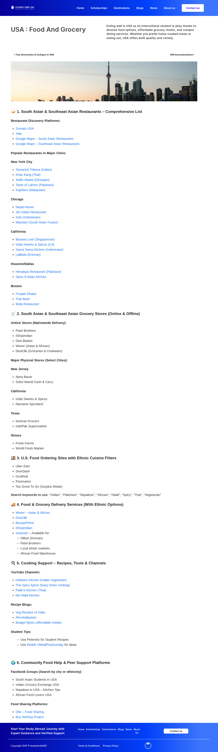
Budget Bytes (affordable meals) (38, 622)
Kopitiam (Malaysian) (30, 190)
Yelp (19, 133)
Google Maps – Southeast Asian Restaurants (47, 144)
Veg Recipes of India (30, 612)
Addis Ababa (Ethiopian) (33, 180)
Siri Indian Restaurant (31, 212)
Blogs (121, 729)
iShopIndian (24, 528)
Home (81, 729)
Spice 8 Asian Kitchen (31, 277)
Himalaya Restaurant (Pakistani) (38, 271)
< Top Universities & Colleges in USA (34, 54)
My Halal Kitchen (27, 595)
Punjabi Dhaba (26, 294)
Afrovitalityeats (26, 617)
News (129, 729)
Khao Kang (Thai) (28, 174)
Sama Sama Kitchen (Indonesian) (39, 249)
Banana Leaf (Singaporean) (35, 239)
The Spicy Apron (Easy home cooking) (43, 585)
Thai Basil (22, 299)
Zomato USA (25, 128)
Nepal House (25, 207)
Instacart (22, 533)
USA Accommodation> (182, 54)
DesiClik (21, 517)
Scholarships (93, 729)
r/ (38, 644)
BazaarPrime (25, 523)
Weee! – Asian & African (33, 512)
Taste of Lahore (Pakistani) (35, 185)
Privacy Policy (110, 745)
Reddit (32, 644)
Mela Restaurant (27, 304)
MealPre (45, 644)
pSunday (57, 644)
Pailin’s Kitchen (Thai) (31, 590)
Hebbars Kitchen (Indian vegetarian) (41, 580)
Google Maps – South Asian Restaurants (44, 138)
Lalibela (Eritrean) (28, 254)
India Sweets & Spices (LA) (35, 244)
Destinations (109, 729)
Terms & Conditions (89, 745)
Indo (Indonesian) (28, 217)
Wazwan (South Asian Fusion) (37, 222)
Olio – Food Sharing (30, 712)
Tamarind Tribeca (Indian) (34, 169)
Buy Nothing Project (30, 717)
